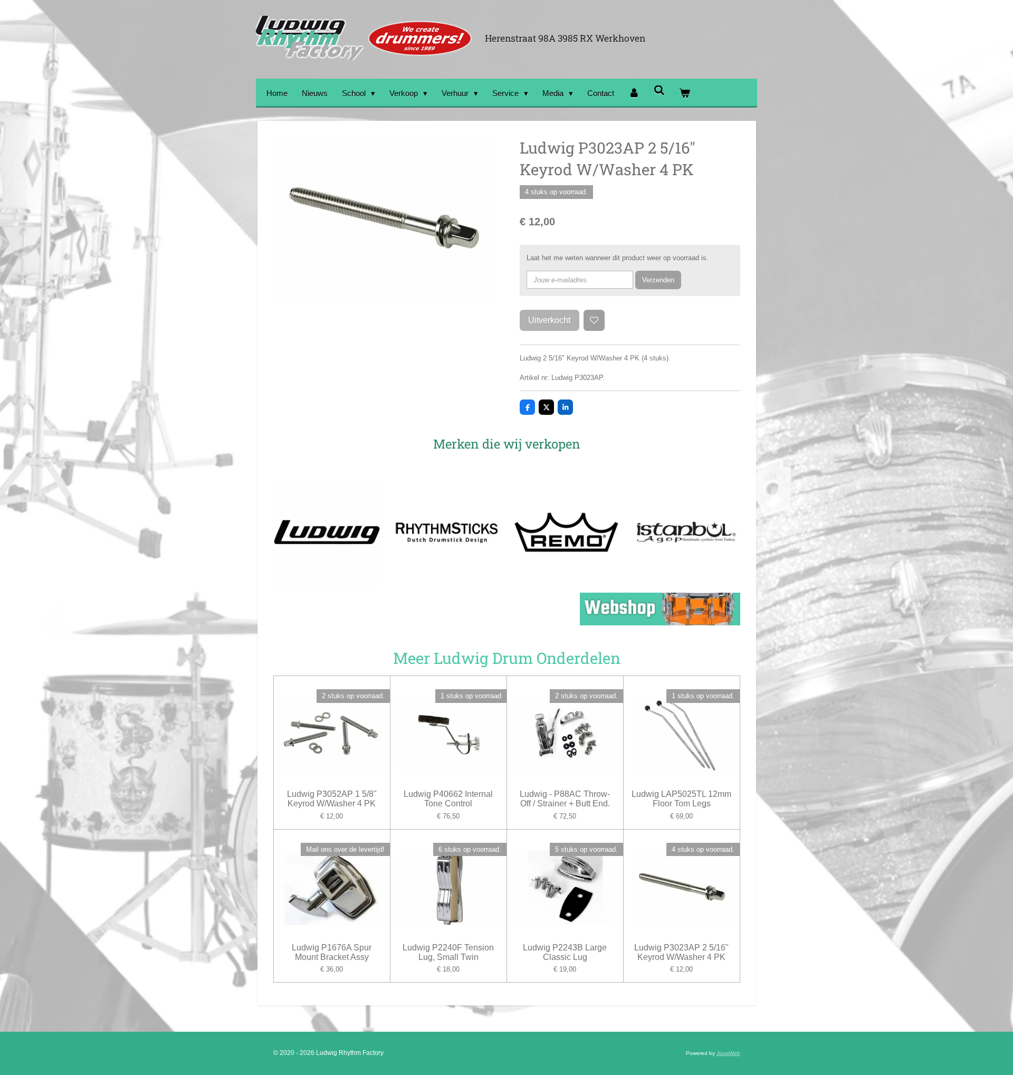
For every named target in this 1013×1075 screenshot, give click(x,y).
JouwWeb (728, 1053)
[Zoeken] (659, 90)
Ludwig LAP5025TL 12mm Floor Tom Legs (681, 798)
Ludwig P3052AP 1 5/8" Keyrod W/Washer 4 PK (332, 798)
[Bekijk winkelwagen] (684, 93)
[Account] (634, 93)
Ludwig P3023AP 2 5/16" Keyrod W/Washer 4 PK (681, 952)
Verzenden (658, 280)
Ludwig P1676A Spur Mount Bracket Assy (331, 952)
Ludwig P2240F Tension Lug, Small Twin (448, 952)
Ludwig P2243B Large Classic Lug (565, 952)
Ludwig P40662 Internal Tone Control (448, 798)
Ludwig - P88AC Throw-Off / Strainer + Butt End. (565, 798)
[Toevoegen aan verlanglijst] (594, 320)
